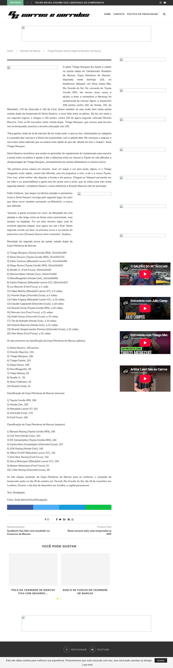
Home (107, 14)
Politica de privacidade (142, 14)
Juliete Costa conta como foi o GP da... (60, 3)
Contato (119, 14)
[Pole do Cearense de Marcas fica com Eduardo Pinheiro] (33, 569)
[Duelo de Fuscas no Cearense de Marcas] (85, 569)
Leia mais (87, 664)
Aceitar (161, 660)
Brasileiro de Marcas (30, 51)
